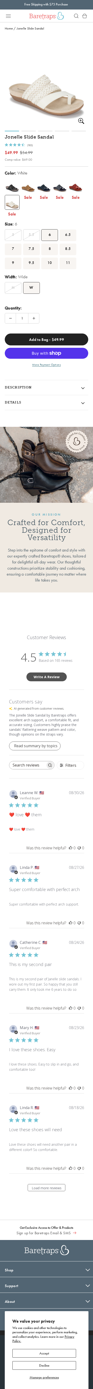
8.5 (68, 248)
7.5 (31, 248)
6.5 (68, 234)
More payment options (46, 365)
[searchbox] (27, 765)
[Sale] (12, 185)
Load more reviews (47, 1188)
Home (9, 28)
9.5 (31, 262)
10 (49, 262)
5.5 (31, 234)
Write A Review (47, 677)
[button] (8, 16)
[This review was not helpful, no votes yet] (79, 848)
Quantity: (13, 308)
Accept (44, 1353)
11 (68, 262)
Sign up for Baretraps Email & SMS (44, 1233)
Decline (44, 1365)
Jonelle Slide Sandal (30, 28)
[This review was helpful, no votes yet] (70, 848)
